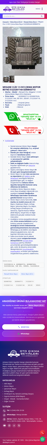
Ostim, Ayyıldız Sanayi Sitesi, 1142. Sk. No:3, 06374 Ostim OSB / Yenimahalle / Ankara (25, 420)
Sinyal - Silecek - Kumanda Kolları (16, 399)
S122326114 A (8, 285)
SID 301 (30, 285)
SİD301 (38, 285)
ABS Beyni (8, 384)
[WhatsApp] (42, 439)
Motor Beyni (9, 386)
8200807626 (8, 281)
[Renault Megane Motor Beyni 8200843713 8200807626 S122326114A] (23, 51)
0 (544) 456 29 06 (17, 410)
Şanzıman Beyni (10, 389)
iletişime (32, 165)
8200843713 (19, 281)
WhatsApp (14, 178)
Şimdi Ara (25, 327)
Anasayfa (6, 22)
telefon (27, 176)
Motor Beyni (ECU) (16, 22)
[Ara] (42, 433)
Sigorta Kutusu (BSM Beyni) (14, 396)
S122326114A (20, 285)
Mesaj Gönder (22, 414)
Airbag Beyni (9, 391)
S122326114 (29, 281)
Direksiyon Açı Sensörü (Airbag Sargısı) (19, 394)
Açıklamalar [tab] (9, 140)
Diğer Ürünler (9, 401)
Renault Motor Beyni (30, 22)
